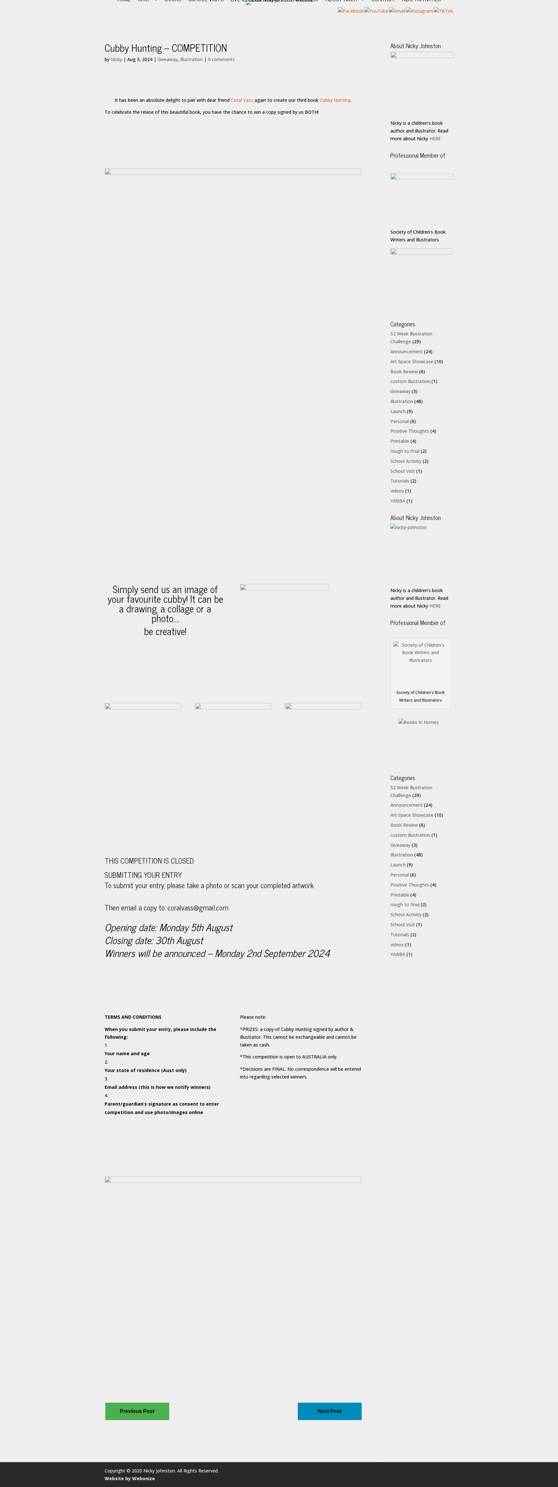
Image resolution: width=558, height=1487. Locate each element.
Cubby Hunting (335, 100)
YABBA (397, 501)
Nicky (116, 59)
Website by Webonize (130, 1478)
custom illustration (410, 381)
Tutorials (399, 481)
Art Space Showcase (411, 361)
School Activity (405, 461)
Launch (398, 411)
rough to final (404, 451)
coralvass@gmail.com (198, 907)
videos (397, 491)
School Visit (402, 471)
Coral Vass (242, 100)
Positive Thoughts (409, 431)
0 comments (221, 59)
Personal (399, 421)
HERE (435, 138)
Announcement (406, 351)
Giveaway (168, 59)
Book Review (404, 371)
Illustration (191, 59)
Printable (399, 441)
